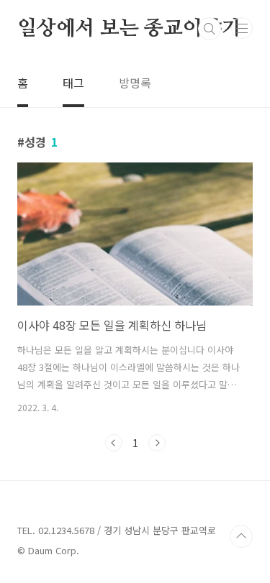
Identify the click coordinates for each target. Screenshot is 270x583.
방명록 (135, 82)
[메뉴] (242, 28)
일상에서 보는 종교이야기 (128, 29)
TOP (241, 536)
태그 (73, 82)
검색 (209, 29)
